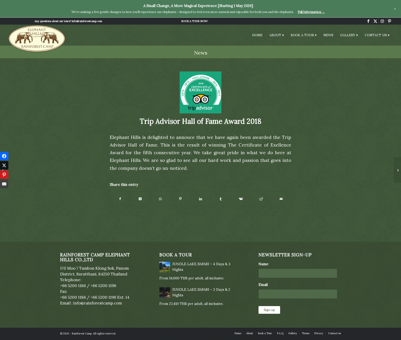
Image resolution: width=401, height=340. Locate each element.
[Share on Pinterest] (181, 199)
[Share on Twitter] (4, 165)
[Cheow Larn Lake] (397, 170)
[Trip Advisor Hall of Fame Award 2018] (200, 92)
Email (265, 284)
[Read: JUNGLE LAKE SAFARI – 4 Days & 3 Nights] (164, 267)
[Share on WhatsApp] (160, 199)
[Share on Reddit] (261, 199)
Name (265, 264)
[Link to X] (375, 21)
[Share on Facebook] (120, 199)
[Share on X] (140, 199)
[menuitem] (194, 21)
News (200, 52)
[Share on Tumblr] (221, 199)
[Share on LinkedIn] (201, 199)
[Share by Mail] (281, 199)
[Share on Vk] (241, 199)
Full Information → (311, 12)
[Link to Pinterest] (389, 21)
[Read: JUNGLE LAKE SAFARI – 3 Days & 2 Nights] (164, 292)
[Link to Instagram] (382, 21)
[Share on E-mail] (4, 184)
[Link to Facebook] (368, 21)
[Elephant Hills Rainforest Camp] (37, 38)
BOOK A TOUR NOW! (194, 21)
